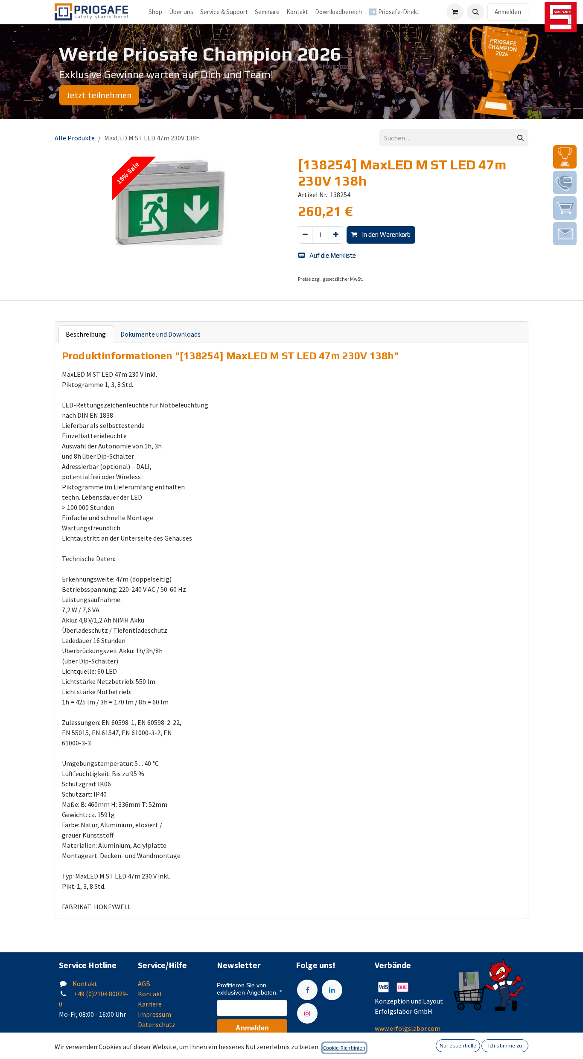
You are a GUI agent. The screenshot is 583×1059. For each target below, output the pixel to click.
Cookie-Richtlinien (344, 1048)
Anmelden (508, 12)
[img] (565, 157)
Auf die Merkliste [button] (332, 255)
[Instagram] (307, 1013)
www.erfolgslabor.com (407, 1028)
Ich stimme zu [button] (505, 1046)
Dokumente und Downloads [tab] (160, 334)
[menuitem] (181, 12)
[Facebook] (307, 990)
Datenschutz (156, 1024)
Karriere (150, 1004)
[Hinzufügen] (336, 235)
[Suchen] (520, 138)
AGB (144, 983)
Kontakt (85, 983)
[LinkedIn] (332, 990)
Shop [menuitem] (155, 12)
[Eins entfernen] (305, 235)
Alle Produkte (75, 138)
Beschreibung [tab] (86, 334)
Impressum (154, 1014)
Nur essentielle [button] (458, 1046)
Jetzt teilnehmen (99, 95)
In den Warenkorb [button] (386, 234)
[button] (475, 11)
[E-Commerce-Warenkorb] (454, 11)
